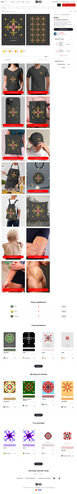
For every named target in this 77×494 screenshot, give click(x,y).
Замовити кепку (38, 158)
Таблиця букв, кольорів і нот (43, 59)
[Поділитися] (73, 11)
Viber (69, 64)
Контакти (27, 1)
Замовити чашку (38, 125)
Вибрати (68, 44)
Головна (3, 11)
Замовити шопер (13, 158)
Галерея (63, 306)
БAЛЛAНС (6, 352)
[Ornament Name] (38, 1)
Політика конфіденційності (30, 478)
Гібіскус (44, 399)
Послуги (18, 1)
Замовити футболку (13, 92)
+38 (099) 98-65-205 (61, 64)
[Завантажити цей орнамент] (15, 358)
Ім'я (54, 19)
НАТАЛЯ (63, 450)
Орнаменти (13, 1)
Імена (11, 11)
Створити (67, 4)
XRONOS (62, 32)
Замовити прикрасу (38, 191)
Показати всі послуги (63, 55)
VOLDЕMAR (64, 401)
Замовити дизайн (13, 256)
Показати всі (38, 366)
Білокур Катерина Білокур (27, 400)
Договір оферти (20, 478)
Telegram (63, 67)
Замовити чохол (13, 125)
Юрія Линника (51, 487)
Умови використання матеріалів (44, 478)
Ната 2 (5, 447)
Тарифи (22, 1)
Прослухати (7, 59)
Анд (43, 447)
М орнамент (6, 401)
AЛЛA (15, 11)
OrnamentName (37, 487)
